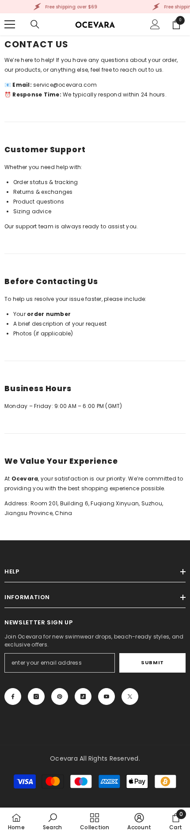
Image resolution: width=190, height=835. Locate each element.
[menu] (9, 24)
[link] (52, 821)
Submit (152, 662)
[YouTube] (106, 696)
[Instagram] (36, 696)
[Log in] (155, 24)
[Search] (35, 24)
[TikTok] (83, 696)
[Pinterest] (59, 696)
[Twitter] (130, 696)
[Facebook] (12, 696)
